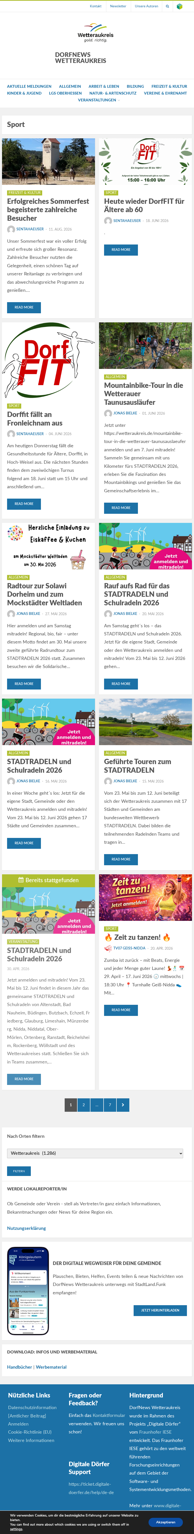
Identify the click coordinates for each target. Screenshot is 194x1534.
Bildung (135, 86)
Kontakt (96, 6)
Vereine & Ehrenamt (165, 93)
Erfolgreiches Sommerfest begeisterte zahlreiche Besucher (48, 210)
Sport (111, 193)
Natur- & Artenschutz (112, 93)
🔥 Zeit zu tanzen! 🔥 (137, 937)
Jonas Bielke (125, 413)
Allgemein (70, 86)
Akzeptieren (165, 1522)
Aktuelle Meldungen (29, 86)
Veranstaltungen (97, 100)
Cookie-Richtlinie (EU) (30, 1432)
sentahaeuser (30, 229)
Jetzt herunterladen (160, 1310)
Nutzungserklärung (26, 1228)
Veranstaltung (23, 942)
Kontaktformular (109, 1415)
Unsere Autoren (146, 6)
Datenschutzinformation (32, 1408)
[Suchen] (167, 6)
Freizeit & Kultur (169, 86)
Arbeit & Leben (104, 86)
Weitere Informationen (31, 1440)
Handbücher (19, 1367)
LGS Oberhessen (65, 93)
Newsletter (118, 6)
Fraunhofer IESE (155, 1432)
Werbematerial (51, 1367)
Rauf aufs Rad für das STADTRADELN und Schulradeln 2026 (136, 595)
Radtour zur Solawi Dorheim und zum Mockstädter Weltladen (44, 595)
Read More (24, 307)
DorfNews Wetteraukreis (80, 58)
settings (16, 1529)
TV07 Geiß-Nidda (129, 948)
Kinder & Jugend (24, 93)
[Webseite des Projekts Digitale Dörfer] (179, 6)
